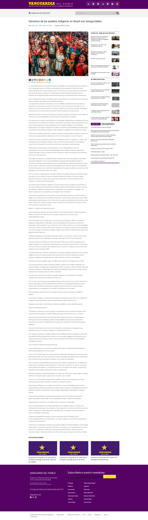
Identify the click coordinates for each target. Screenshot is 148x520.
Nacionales (71, 493)
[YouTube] (98, 4)
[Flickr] (108, 4)
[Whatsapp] (37, 80)
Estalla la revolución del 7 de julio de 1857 (102, 148)
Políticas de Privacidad (73, 514)
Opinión (86, 486)
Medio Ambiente (89, 496)
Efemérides (88, 499)
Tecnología (71, 502)
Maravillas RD (88, 493)
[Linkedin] (50, 80)
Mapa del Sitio (60, 514)
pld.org (106, 514)
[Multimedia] (112, 4)
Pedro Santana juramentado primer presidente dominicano (103, 144)
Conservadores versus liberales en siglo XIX (102, 158)
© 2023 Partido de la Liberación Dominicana (41, 514)
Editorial (86, 489)
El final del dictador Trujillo (98, 151)
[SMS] (47, 80)
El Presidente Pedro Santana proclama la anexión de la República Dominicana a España (105, 131)
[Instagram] (35, 80)
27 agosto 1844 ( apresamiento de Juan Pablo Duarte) (100, 111)
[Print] (42, 80)
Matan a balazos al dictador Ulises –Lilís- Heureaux (104, 155)
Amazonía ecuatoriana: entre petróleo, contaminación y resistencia (99, 53)
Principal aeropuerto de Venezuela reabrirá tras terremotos (100, 90)
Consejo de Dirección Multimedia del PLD (46, 489)
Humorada (87, 502)
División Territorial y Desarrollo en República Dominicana (102, 140)
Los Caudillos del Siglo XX (97, 161)
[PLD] (117, 4)
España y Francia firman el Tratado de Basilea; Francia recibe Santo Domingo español (103, 135)
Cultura (70, 499)
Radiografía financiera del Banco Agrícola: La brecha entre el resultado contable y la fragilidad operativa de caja (99, 38)
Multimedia (98, 514)
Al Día (89, 514)
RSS (84, 514)
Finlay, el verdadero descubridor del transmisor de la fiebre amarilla (100, 66)
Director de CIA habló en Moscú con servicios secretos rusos (100, 83)
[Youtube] (40, 80)
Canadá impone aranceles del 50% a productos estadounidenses (100, 118)
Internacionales (73, 496)
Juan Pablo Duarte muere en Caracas (101, 127)
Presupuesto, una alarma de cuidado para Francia (98, 45)
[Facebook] (93, 4)
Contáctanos (33, 516)
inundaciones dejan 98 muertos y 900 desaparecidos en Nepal (100, 104)
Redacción (35, 25)
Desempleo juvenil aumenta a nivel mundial (100, 73)
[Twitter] (88, 4)
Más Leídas (95, 124)
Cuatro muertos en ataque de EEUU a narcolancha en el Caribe (100, 97)
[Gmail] (45, 80)
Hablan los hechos (47, 25)
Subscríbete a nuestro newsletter (86, 472)
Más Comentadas (108, 124)
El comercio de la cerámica (98, 58)
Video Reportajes (89, 483)
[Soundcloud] (103, 4)
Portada (70, 483)
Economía (71, 489)
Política (70, 486)
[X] (30, 80)
